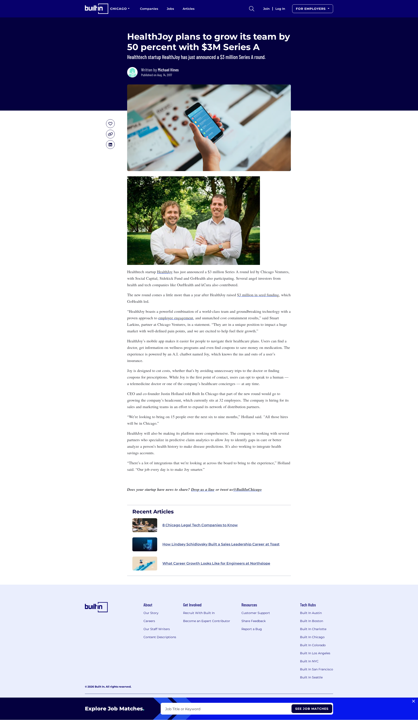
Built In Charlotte (313, 629)
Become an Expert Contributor (206, 621)
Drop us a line (202, 489)
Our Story (150, 613)
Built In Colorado (313, 645)
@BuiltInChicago (247, 489)
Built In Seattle (311, 677)
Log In (280, 9)
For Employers (311, 9)
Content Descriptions (159, 637)
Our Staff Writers (156, 629)
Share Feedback (253, 621)
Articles (188, 9)
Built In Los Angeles (315, 653)
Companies (149, 9)
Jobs (170, 9)
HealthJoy (165, 271)
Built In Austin (311, 613)
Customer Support (255, 613)
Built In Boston (311, 621)
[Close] (413, 701)
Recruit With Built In (199, 613)
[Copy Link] (110, 134)
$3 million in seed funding (258, 294)
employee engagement (175, 317)
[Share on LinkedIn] (110, 144)
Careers (149, 621)
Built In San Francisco (316, 669)
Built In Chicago (312, 637)
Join (266, 9)
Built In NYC (309, 661)
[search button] (251, 8)
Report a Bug (251, 629)
